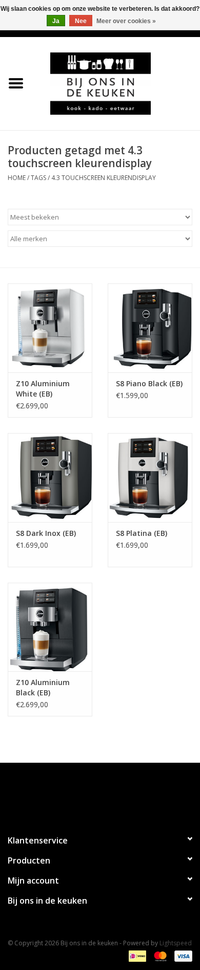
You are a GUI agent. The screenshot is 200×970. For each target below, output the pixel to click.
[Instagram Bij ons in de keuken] (109, 794)
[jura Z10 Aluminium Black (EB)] (50, 627)
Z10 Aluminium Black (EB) (43, 687)
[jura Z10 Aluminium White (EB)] (50, 327)
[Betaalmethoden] (136, 955)
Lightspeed (175, 943)
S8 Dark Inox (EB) (46, 533)
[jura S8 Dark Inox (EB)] (50, 477)
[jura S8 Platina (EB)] (150, 477)
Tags (38, 177)
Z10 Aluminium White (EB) (43, 389)
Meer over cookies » (126, 21)
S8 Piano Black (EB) (149, 383)
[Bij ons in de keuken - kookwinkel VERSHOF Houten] (116, 82)
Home (17, 177)
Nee (81, 21)
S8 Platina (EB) (141, 533)
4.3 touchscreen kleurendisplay (103, 177)
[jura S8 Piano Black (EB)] (150, 327)
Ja (55, 21)
